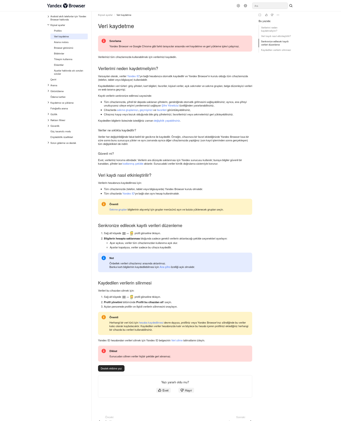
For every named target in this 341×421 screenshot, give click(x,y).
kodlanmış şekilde (133, 163)
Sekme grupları (118, 209)
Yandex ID (133, 76)
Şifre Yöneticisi (170, 105)
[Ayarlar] (238, 5)
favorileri (162, 110)
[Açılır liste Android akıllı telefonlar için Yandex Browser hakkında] (48, 18)
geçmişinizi (146, 110)
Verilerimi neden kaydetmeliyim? (269, 29)
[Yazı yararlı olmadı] (272, 14)
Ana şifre (165, 267)
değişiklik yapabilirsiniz (167, 120)
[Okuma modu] (259, 14)
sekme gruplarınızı (127, 110)
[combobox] (270, 6)
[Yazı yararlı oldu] (266, 14)
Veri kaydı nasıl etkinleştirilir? (276, 36)
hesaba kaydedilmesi (151, 322)
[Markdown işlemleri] (277, 14)
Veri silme (177, 340)
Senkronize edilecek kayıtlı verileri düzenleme (275, 43)
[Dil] (245, 5)
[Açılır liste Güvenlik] (48, 126)
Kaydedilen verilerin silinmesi (276, 50)
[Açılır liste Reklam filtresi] (48, 120)
